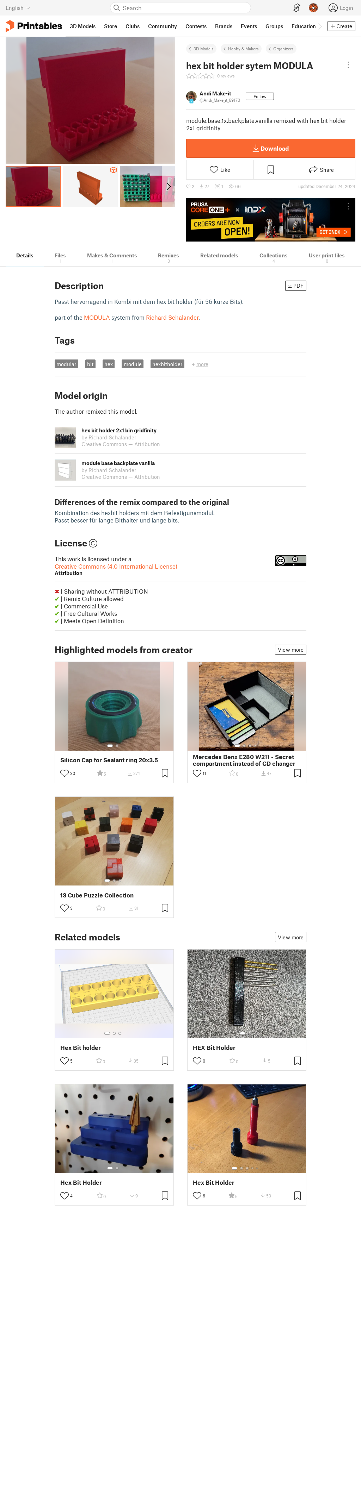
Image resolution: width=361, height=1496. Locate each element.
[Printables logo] (34, 26)
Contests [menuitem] (196, 26)
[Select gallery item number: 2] (117, 745)
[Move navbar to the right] (319, 26)
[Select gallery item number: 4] (255, 745)
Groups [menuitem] (274, 26)
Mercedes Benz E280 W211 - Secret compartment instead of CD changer (244, 760)
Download (275, 148)
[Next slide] (168, 186)
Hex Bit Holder (81, 1182)
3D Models (204, 48)
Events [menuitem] (249, 26)
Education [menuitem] (304, 26)
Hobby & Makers (243, 48)
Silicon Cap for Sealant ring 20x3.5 (109, 760)
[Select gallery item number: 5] (257, 1168)
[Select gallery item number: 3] (250, 745)
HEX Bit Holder (214, 1047)
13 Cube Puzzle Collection (97, 895)
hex (108, 364)
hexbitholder (167, 364)
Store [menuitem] (110, 26)
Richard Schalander (172, 317)
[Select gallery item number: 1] (110, 745)
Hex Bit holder (80, 1047)
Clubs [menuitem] (133, 26)
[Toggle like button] (64, 773)
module (133, 364)
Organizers (283, 48)
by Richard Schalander (108, 437)
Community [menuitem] (162, 26)
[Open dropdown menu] (348, 65)
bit (90, 364)
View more (291, 649)
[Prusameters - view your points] (313, 7)
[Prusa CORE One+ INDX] (270, 220)
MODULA (97, 317)
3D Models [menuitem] (83, 26)
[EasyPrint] (297, 8)
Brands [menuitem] (223, 26)
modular (66, 364)
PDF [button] (298, 285)
